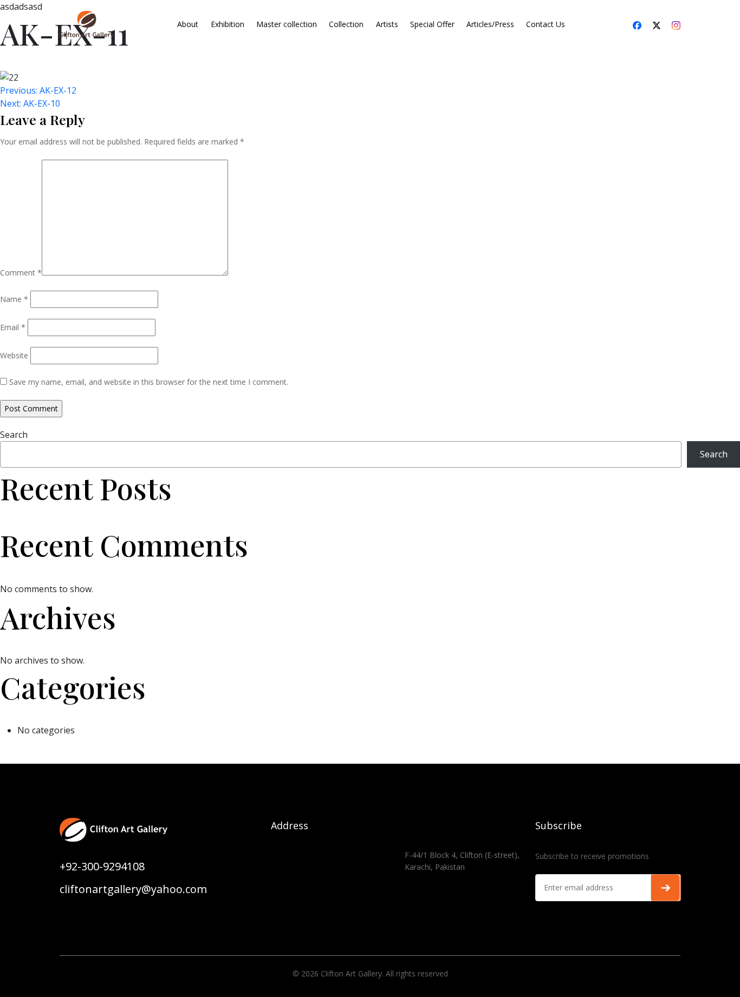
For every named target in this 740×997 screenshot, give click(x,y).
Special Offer (432, 24)
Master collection (286, 24)
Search (14, 435)
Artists (387, 24)
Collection (346, 24)
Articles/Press (490, 24)
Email (12, 327)
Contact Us (545, 24)
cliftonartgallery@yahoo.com (133, 889)
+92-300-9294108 (102, 866)
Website (14, 355)
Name (14, 299)
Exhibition (227, 24)
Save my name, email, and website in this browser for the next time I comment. (148, 382)
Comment (21, 272)
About (187, 24)
